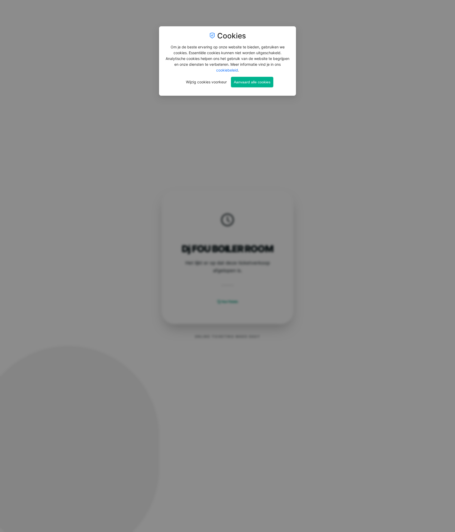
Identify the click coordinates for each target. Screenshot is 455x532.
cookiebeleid (227, 70)
